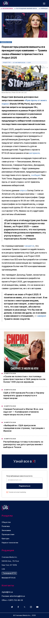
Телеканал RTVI (9, 573)
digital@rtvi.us (7, 592)
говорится (29, 246)
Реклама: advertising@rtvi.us (13, 596)
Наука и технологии (10, 543)
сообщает (36, 175)
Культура (5, 538)
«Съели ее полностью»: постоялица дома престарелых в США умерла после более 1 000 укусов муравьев (24, 379)
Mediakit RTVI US (8, 578)
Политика (6, 526)
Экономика (6, 530)
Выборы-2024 (6, 42)
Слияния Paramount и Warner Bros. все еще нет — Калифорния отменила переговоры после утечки (23, 412)
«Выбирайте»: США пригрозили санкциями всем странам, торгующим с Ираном (24, 428)
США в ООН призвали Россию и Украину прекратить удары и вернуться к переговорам (23, 395)
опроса (23, 190)
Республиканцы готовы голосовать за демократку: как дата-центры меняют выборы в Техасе (23, 444)
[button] (44, 3)
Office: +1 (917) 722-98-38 (12, 600)
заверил (41, 316)
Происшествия (8, 534)
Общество (7, 62)
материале (34, 153)
